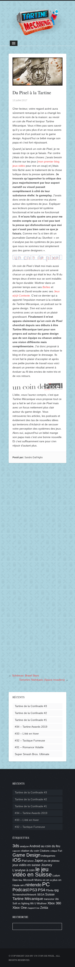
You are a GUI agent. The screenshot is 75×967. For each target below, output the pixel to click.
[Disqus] (37, 518)
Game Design (26, 855)
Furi (60, 851)
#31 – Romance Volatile (29, 747)
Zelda (44, 907)
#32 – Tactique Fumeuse (30, 740)
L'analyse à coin (23, 870)
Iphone (30, 861)
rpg (56, 890)
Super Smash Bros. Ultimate (32, 754)
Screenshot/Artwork (24, 894)
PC (46, 884)
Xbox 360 (54, 903)
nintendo (33, 884)
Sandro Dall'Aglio (33, 457)
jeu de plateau (51, 861)
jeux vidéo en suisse (26, 865)
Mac (20, 880)
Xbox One (19, 908)
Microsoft (28, 880)
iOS (16, 860)
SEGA (40, 894)
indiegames (48, 855)
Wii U (33, 903)
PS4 (41, 890)
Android (34, 846)
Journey (46, 865)
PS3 (33, 890)
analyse (24, 846)
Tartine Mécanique (27, 899)
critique (53, 851)
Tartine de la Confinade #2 (31, 713)
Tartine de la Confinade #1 (31, 719)
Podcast (20, 889)
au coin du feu (50, 846)
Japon (38, 860)
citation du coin (30, 850)
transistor (49, 899)
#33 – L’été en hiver (27, 733)
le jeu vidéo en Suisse (32, 872)
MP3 (22, 885)
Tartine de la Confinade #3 (31, 706)
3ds (15, 845)
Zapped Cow (33, 908)
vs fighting (23, 903)
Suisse (50, 894)
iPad (24, 861)
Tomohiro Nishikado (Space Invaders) (42, 679)
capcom (16, 851)
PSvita (49, 890)
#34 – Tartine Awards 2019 (31, 726)
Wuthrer (42, 903)
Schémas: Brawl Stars (25, 675)
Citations (45, 851)
